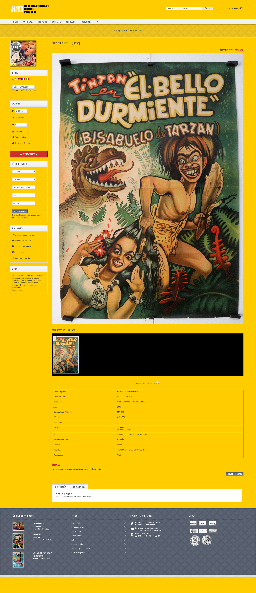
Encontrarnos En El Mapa (145, 524)
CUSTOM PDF (86, 21)
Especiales (75, 523)
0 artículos (19, 117)
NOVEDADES (28, 21)
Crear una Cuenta (22, 143)
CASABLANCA (38, 523)
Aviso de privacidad (22, 241)
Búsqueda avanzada (79, 527)
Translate (33, 90)
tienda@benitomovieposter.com (148, 530)
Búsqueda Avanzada (23, 131)
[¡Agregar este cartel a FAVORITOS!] (157, 382)
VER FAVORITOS (29, 154)
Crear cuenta (76, 535)
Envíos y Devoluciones (24, 235)
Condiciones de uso (23, 246)
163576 (138, 30)
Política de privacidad (80, 553)
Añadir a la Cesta (235, 473)
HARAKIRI (37, 534)
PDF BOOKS (70, 21)
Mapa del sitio (77, 544)
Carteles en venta (22, 258)
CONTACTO (56, 21)
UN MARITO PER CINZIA (42, 553)
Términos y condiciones (80, 548)
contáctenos (20, 252)
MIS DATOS (42, 21)
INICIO (15, 21)
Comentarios (20, 137)
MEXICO (128, 30)
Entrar (73, 540)
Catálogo (117, 30)
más (47, 529)
